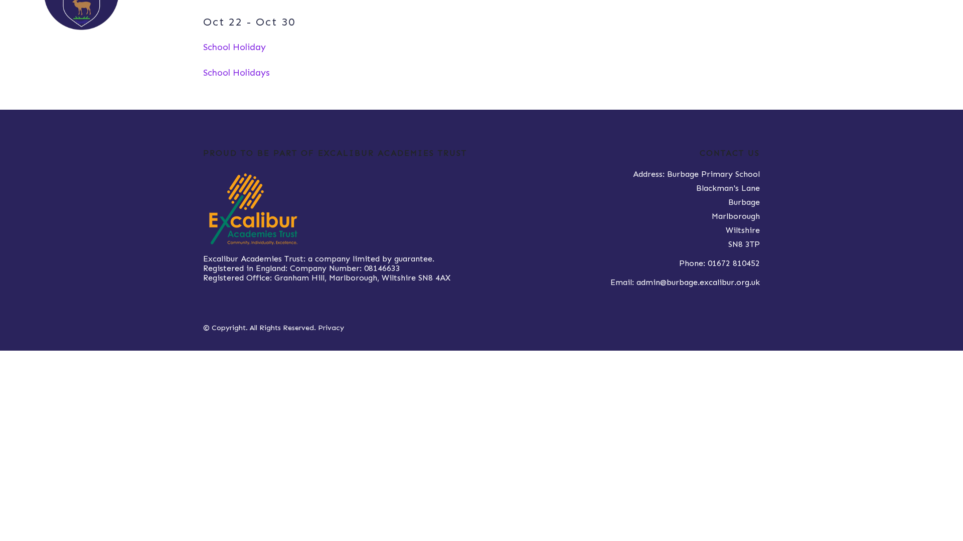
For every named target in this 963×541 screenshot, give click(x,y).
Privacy (331, 327)
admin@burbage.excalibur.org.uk (698, 282)
